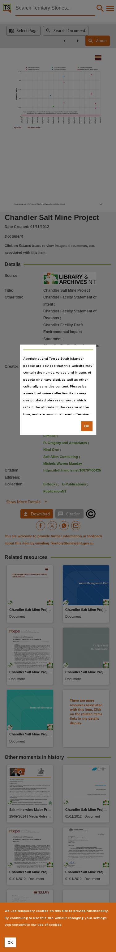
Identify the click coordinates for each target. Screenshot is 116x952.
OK (86, 426)
